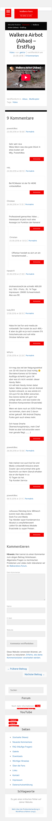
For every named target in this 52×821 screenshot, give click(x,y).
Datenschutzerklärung (22, 784)
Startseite (26, 25)
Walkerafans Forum (18, 566)
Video (12, 52)
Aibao (24, 99)
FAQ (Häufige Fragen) (22, 747)
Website (10, 630)
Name (9, 606)
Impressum (17, 780)
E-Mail (9, 618)
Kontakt (15, 775)
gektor (22, 52)
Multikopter (34, 99)
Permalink (30, 132)
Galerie (15, 751)
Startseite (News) (20, 737)
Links (14, 770)
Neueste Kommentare (22, 742)
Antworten (36, 159)
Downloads (17, 756)
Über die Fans (18, 765)
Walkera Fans (26, 11)
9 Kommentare (32, 56)
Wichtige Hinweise (20, 761)
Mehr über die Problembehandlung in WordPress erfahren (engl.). (26, 810)
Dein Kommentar (13, 572)
